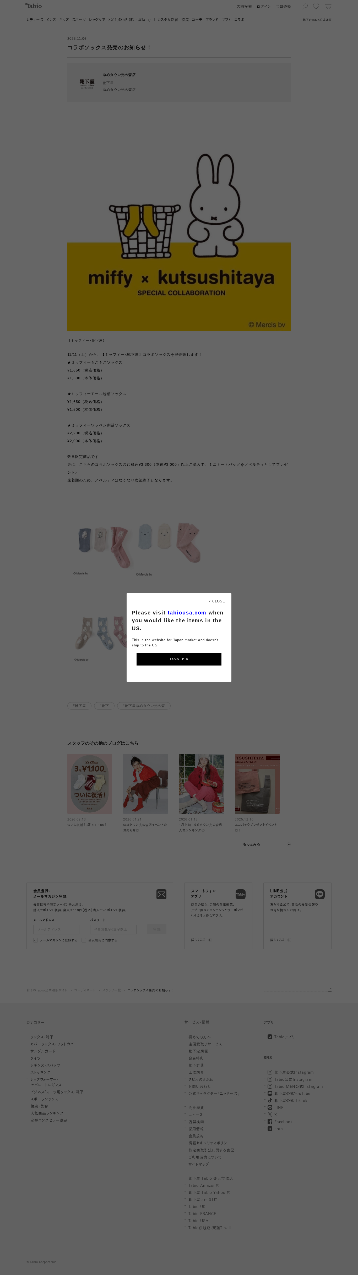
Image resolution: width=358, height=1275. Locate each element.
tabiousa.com (187, 613)
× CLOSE (217, 601)
